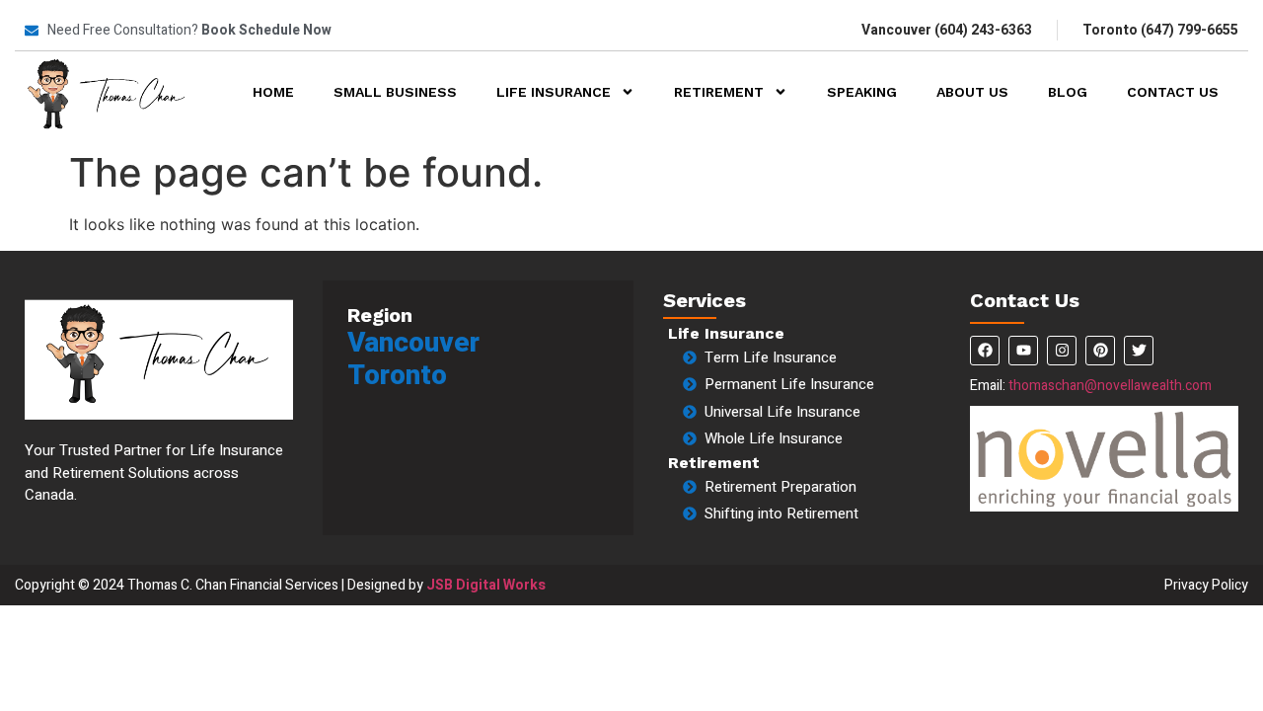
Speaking (862, 92)
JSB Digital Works (486, 585)
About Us (972, 92)
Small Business (395, 92)
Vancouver (413, 343)
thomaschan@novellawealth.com (1110, 385)
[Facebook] (985, 350)
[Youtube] (1023, 350)
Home (273, 92)
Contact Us (1173, 92)
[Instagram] (1062, 350)
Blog (1067, 92)
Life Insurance (553, 92)
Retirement (719, 92)
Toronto (397, 376)
